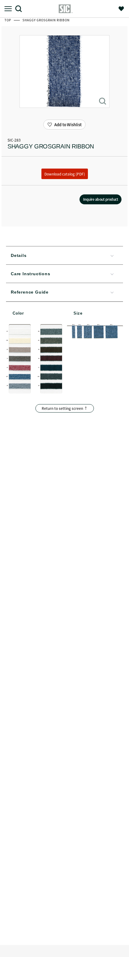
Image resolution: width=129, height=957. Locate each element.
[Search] (20, 8)
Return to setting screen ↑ (65, 408)
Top (8, 20)
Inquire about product (100, 199)
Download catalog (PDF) (64, 173)
